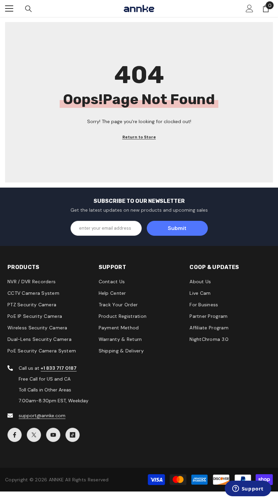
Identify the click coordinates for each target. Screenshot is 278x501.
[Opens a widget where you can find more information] (247, 489)
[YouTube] (53, 435)
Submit (177, 228)
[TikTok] (72, 435)
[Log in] (249, 8)
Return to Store (139, 137)
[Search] (28, 9)
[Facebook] (14, 435)
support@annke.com (42, 415)
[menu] (9, 8)
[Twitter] (34, 435)
